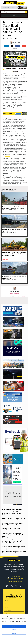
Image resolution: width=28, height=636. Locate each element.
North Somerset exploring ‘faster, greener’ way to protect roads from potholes (14, 547)
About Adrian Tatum (14, 293)
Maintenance (11, 69)
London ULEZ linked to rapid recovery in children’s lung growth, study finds (13, 519)
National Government (19, 69)
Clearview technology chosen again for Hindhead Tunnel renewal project (13, 524)
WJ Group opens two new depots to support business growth (14, 277)
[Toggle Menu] (14, 16)
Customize (14, 629)
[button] (6, 46)
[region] (14, 625)
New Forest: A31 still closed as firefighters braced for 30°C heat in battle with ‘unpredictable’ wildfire (13, 541)
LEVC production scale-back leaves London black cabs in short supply (14, 552)
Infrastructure (22, 68)
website (7, 156)
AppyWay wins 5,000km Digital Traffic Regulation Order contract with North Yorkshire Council (12, 513)
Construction (8, 68)
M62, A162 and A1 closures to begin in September (12, 529)
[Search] (26, 12)
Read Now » (5, 212)
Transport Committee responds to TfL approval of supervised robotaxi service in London (13, 535)
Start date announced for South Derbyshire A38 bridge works (14, 230)
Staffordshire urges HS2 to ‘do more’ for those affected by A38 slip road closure (13, 207)
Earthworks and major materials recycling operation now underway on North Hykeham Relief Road (14, 254)
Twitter (17, 296)
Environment (15, 68)
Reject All (14, 633)
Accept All (14, 626)
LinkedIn (24, 296)
